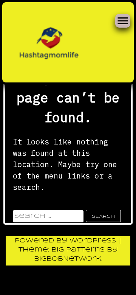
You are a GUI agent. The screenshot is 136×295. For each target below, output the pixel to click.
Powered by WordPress (66, 241)
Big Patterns (78, 250)
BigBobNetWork (67, 259)
